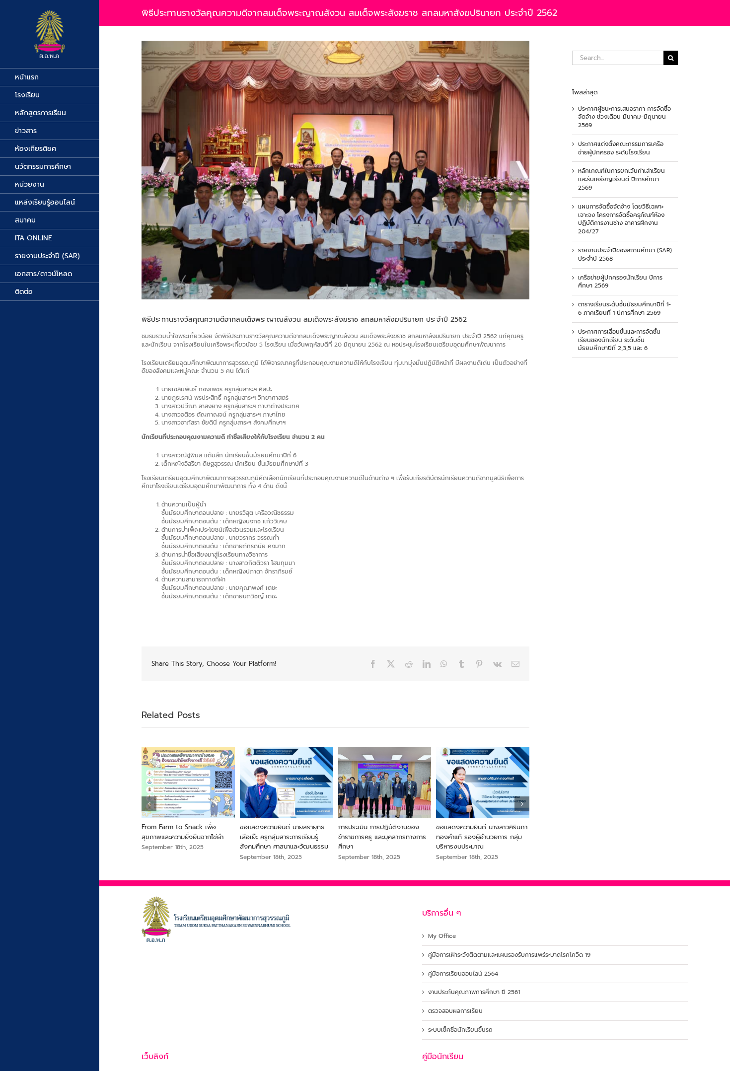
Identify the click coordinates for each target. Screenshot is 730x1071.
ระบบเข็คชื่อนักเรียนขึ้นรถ (460, 1030)
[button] (149, 803)
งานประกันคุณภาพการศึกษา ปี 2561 (474, 992)
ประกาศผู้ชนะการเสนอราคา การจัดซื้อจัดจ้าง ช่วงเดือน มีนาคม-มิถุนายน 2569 (624, 117)
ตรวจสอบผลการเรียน (455, 1011)
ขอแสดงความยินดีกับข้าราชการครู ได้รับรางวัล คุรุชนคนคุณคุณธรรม (194, 832)
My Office (442, 936)
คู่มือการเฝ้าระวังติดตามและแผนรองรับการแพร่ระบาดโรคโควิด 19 (509, 955)
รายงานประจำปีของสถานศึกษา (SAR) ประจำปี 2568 (625, 254)
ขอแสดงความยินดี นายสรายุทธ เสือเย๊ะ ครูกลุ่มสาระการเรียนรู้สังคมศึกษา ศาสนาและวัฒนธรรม (389, 836)
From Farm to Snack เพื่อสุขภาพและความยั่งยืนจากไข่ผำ (287, 832)
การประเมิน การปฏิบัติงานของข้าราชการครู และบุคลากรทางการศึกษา (486, 836)
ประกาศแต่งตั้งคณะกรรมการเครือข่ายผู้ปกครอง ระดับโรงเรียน (620, 148)
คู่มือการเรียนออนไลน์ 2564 (463, 974)
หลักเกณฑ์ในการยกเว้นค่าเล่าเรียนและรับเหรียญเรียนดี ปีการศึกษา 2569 (621, 179)
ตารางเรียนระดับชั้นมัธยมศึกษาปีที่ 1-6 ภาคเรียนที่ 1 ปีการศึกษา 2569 (624, 308)
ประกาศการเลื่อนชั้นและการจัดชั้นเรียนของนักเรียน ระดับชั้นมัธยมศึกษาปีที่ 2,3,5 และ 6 (619, 340)
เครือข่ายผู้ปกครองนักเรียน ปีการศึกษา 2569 (620, 281)
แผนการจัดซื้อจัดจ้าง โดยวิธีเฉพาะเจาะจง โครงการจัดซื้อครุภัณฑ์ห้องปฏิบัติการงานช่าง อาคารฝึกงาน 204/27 (621, 219)
